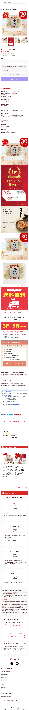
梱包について (4, 681)
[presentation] (2, 464)
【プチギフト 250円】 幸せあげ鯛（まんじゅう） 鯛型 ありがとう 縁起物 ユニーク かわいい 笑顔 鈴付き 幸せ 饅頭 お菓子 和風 (20, 471)
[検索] (24, 2)
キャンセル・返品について (7, 668)
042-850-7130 (16, 625)
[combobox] (14, 2)
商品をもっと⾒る (22, 487)
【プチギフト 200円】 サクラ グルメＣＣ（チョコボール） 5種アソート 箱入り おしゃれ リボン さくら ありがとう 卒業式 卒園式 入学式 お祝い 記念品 (8, 471)
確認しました (7, 70)
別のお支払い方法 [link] (14, 82)
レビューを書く (15, 437)
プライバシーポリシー (6, 693)
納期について (4, 684)
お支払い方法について (6, 671)
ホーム (2, 9)
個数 (2, 59)
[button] (1, 41)
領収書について (4, 674)
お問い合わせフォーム (16, 636)
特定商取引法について (6, 696)
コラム (2, 690)
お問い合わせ (16, 421)
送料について (4, 677)
